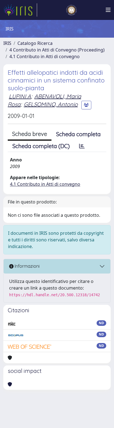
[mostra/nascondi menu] (108, 10)
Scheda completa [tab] (78, 134)
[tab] (81, 146)
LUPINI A (20, 96)
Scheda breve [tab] (29, 133)
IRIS (7, 43)
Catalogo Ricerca (35, 43)
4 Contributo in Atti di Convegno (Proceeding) (57, 50)
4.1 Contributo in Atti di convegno (44, 56)
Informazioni (27, 266)
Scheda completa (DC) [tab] (41, 146)
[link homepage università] (71, 10)
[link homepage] (20, 10)
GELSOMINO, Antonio (51, 104)
